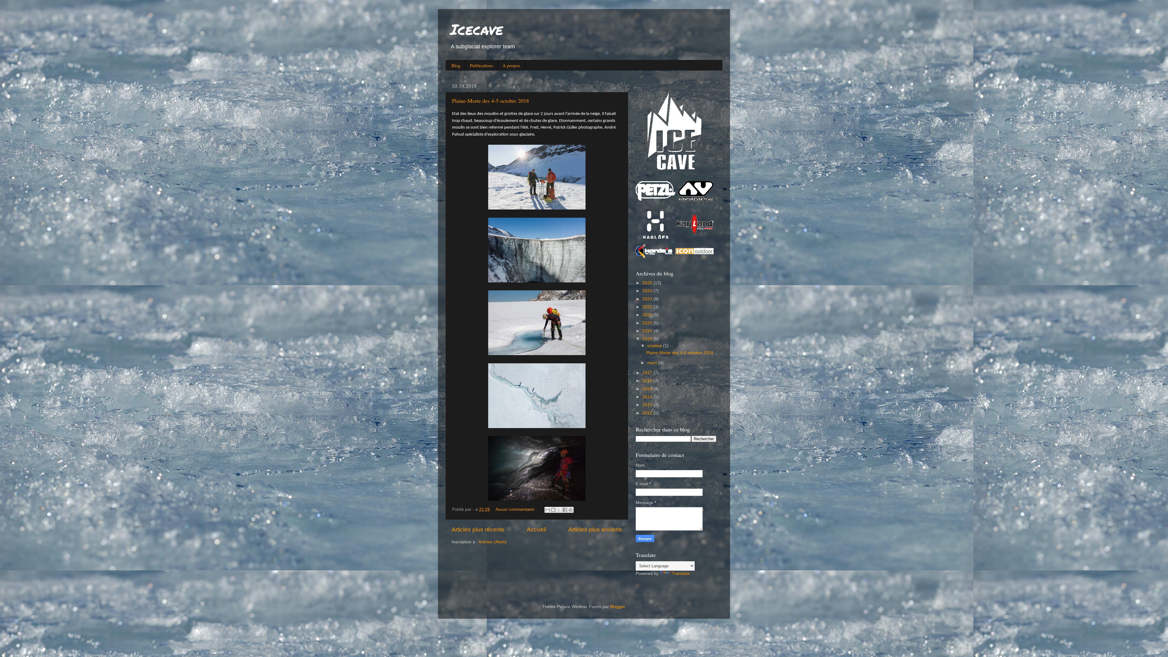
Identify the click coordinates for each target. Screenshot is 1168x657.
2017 (647, 373)
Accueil (536, 529)
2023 (647, 299)
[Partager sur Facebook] (565, 510)
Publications (481, 65)
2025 (647, 283)
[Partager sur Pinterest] (571, 510)
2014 (647, 397)
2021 (647, 315)
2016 (647, 381)
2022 (647, 307)
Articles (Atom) (492, 542)
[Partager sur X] (559, 510)
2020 (647, 323)
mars (652, 363)
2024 (647, 291)
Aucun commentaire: (516, 509)
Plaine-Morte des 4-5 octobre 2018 (490, 100)
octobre (655, 346)
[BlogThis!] (553, 510)
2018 (647, 339)
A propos (511, 65)
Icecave (476, 29)
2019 (647, 331)
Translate (681, 573)
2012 (647, 413)
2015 (647, 389)
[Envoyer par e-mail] (547, 510)
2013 (647, 405)
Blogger (617, 606)
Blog (456, 65)
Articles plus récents (478, 529)
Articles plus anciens (595, 529)
